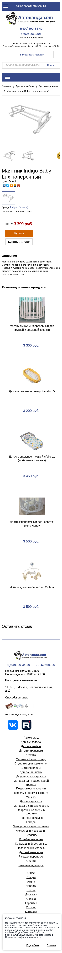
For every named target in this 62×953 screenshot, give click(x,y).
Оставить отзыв (23, 211)
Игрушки (31, 754)
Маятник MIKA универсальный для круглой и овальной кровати (32, 328)
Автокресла (31, 737)
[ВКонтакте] (4, 185)
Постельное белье (31, 817)
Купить (19, 233)
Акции (31, 881)
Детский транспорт (31, 750)
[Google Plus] (18, 185)
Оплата (31, 898)
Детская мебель (25, 86)
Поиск (50, 65)
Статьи (31, 890)
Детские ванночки (31, 772)
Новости (31, 885)
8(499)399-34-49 (31, 28)
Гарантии (31, 903)
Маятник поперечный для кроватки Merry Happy (32, 523)
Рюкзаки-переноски (31, 856)
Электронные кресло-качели (31, 826)
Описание (7, 211)
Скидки (31, 877)
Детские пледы (31, 767)
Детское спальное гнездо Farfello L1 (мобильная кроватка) (32, 458)
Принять (51, 945)
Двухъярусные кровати (31, 776)
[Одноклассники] (11, 185)
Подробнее (32, 945)
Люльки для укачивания (31, 830)
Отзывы (31, 907)
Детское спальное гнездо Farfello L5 (32, 391)
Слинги (31, 860)
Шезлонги (31, 835)
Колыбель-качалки (31, 839)
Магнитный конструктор (31, 759)
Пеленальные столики (31, 847)
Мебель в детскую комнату (31, 792)
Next (58, 155)
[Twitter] (8, 185)
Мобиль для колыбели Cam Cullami (31, 587)
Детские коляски (31, 742)
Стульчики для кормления (31, 763)
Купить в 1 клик (19, 242)
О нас (31, 872)
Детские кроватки (48, 86)
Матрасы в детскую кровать (31, 805)
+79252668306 (31, 34)
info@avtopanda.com (31, 37)
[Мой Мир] (15, 185)
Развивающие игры (31, 865)
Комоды (31, 822)
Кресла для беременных (31, 843)
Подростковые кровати (31, 788)
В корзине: (32, 54)
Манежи (31, 797)
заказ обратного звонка (31, 5)
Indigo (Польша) (19, 207)
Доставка (31, 894)
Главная (6, 86)
